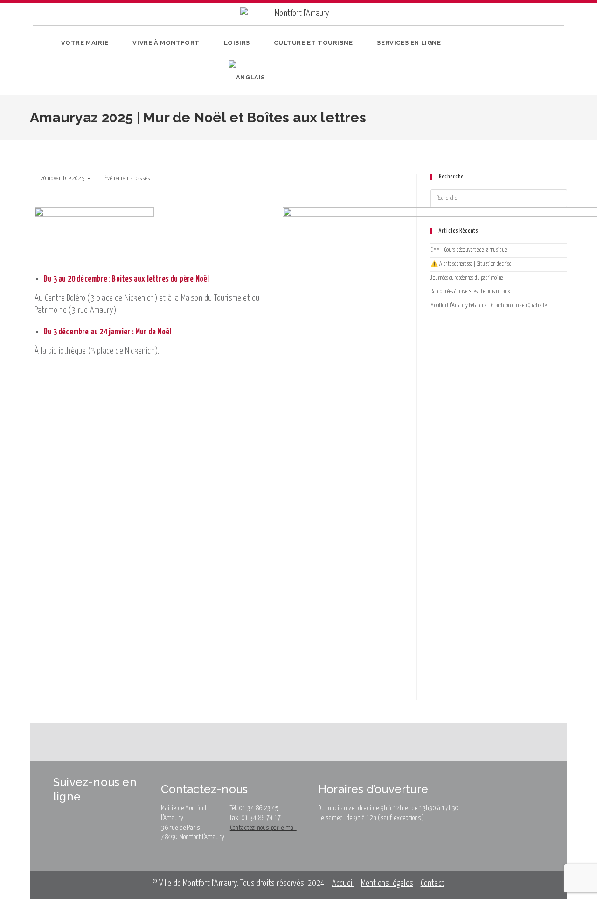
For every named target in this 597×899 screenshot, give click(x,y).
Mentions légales (387, 883)
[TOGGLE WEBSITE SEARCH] (281, 77)
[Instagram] (505, 62)
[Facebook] (491, 62)
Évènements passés (127, 179)
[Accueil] (37, 146)
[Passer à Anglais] (247, 77)
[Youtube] (520, 62)
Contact (432, 883)
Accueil (343, 883)
